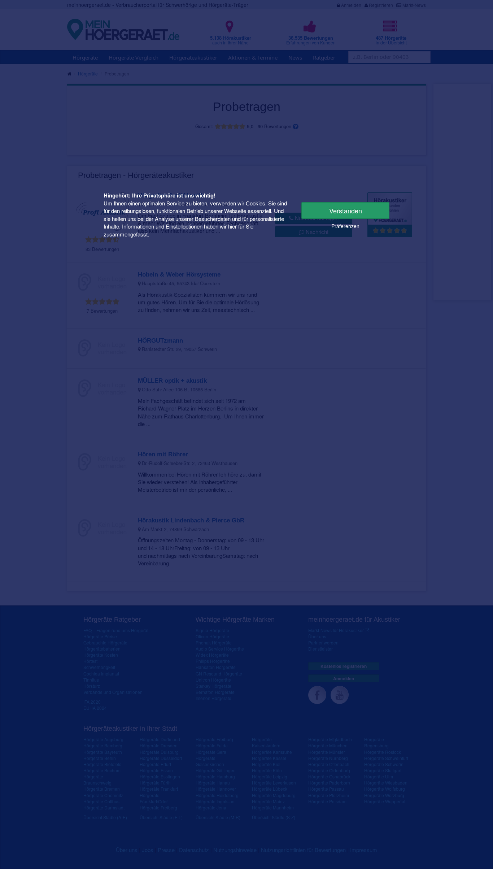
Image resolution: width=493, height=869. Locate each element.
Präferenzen (345, 226)
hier (232, 226)
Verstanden (345, 210)
